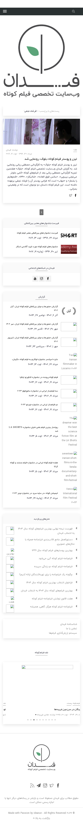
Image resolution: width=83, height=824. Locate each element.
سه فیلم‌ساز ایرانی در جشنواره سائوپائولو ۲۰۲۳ (37, 390)
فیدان (8, 150)
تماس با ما (71, 628)
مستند (63, 703)
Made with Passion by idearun (25, 813)
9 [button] (52, 719)
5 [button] (39, 719)
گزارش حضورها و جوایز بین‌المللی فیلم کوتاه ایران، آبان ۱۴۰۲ (34, 308)
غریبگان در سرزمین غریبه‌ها (62, 709)
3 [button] (33, 719)
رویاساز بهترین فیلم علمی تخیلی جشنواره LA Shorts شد (33, 429)
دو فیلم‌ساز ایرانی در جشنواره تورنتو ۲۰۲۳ (39, 404)
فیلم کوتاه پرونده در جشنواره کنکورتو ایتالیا (39, 377)
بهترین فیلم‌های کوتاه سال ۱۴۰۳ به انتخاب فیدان (47, 590)
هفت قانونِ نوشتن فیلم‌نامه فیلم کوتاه (52, 598)
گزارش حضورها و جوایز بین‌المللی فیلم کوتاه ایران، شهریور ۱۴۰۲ (32, 339)
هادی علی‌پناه (37, 714)
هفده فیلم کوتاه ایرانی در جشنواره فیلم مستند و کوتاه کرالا (34, 464)
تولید (75, 149)
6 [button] (43, 719)
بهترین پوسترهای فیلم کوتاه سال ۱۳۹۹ (52, 550)
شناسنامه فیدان (68, 624)
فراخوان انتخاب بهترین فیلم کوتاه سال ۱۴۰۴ (49, 582)
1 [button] (27, 719)
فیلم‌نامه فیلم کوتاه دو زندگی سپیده (53, 566)
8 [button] (49, 719)
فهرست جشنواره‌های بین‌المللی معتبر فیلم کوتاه (37, 233)
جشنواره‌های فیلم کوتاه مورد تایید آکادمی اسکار (37, 246)
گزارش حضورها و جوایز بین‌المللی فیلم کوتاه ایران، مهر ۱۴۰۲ (32, 324)
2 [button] (30, 719)
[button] (5, 11)
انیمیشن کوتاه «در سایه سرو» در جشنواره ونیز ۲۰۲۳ (35, 493)
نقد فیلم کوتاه (72, 703)
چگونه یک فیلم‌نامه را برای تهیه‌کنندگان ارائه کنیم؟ (46, 574)
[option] (41, 691)
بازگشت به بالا (42, 818)
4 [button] (36, 719)
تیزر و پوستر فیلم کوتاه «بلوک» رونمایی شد (50, 159)
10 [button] (55, 719)
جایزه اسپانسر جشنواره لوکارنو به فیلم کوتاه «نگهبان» (35, 359)
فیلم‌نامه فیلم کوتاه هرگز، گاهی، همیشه (51, 607)
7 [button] (46, 719)
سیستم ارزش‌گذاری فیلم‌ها (63, 633)
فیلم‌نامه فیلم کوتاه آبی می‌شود (56, 558)
